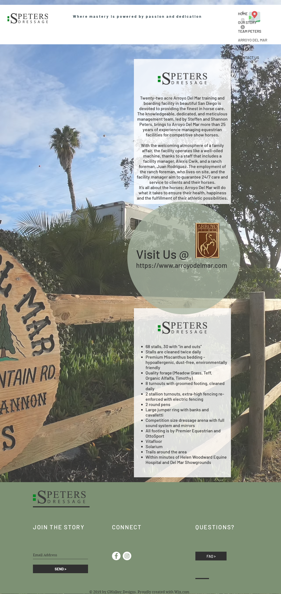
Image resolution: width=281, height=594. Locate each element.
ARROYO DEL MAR (252, 40)
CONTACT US (248, 57)
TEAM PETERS (249, 31)
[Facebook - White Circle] (116, 556)
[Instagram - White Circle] (127, 556)
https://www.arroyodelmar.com (181, 265)
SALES (243, 49)
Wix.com (181, 592)
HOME (243, 13)
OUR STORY (247, 22)
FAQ (241, 66)
